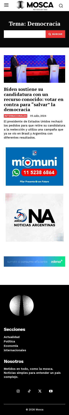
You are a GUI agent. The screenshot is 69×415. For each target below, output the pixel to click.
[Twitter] (39, 391)
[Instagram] (18, 391)
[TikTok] (29, 391)
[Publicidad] (34, 166)
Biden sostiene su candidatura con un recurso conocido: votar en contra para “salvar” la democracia (33, 99)
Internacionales (15, 116)
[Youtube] (50, 391)
